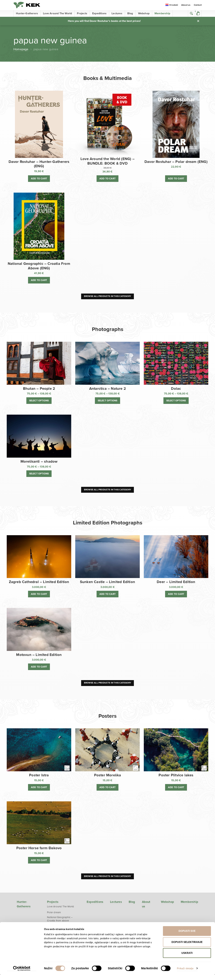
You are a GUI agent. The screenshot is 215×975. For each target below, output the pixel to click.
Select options (39, 400)
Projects (82, 13)
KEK (26, 5)
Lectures (117, 13)
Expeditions (99, 13)
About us (185, 5)
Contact (198, 5)
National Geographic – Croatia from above (60, 919)
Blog (130, 13)
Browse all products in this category (107, 296)
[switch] (96, 968)
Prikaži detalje (185, 968)
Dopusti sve (187, 930)
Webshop (143, 13)
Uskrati (186, 952)
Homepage (20, 49)
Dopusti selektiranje (187, 942)
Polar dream (54, 912)
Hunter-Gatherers (27, 13)
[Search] (191, 13)
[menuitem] (171, 5)
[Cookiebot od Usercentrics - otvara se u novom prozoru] (21, 968)
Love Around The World (57, 13)
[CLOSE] (198, 21)
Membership (162, 13)
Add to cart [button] (39, 178)
